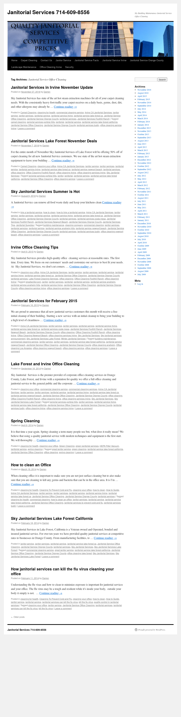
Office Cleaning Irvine (51, 67)
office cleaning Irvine (66, 172)
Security (69, 67)
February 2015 (144, 99)
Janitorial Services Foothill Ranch (93, 118)
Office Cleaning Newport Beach (32, 335)
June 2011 (142, 204)
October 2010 (143, 229)
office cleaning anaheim (103, 344)
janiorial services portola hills (41, 121)
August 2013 (143, 140)
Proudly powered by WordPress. (152, 629)
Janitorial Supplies (25, 225)
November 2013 (144, 131)
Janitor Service (63, 60)
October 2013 (143, 134)
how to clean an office (61, 499)
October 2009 (143, 245)
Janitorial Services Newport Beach (51, 221)
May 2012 (142, 178)
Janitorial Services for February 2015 (44, 300)
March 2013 (143, 150)
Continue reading (65, 106)
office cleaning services (29, 234)
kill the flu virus (86, 601)
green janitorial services (87, 445)
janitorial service (42, 115)
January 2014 (143, 124)
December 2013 (144, 127)
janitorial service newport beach (87, 169)
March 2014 (143, 118)
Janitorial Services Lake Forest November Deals (54, 140)
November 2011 (144, 191)
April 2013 (142, 147)
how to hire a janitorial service (71, 212)
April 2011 (142, 210)
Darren (47, 91)
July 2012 (142, 175)
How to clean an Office (31, 464)
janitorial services (68, 118)
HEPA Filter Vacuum (109, 445)
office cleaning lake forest (79, 553)
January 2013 (143, 156)
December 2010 (144, 223)
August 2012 (143, 172)
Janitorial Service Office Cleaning (27, 125)
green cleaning (79, 449)
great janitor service (61, 449)
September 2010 (144, 232)
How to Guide (112, 489)
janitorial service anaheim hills (60, 228)
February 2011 (144, 217)
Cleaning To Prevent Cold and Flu (55, 489)
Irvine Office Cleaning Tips (34, 247)
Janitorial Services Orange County (85, 221)
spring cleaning (35, 449)
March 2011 (143, 213)
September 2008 (144, 267)
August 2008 (143, 271)
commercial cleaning (94, 225)
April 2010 (142, 242)
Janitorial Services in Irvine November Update (52, 87)
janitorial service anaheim (103, 281)
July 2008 (142, 274)
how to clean (49, 212)
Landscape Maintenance (23, 67)
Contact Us (46, 60)
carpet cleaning (18, 121)
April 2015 (142, 96)
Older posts (18, 616)
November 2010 (144, 226)
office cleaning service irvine (32, 288)
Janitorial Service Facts (87, 60)
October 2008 (143, 264)
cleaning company (74, 225)
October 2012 (143, 166)
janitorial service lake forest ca (88, 115)
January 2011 (143, 220)
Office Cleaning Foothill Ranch (40, 172)
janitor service (92, 166)
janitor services (26, 115)
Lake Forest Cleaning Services (43, 278)
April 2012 (142, 182)
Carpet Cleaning (29, 60)
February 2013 (144, 153)
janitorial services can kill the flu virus (60, 601)
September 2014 (144, 105)
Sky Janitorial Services (89, 335)
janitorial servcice (19, 228)
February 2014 (144, 121)
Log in (140, 283)
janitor (60, 175)
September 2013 (144, 137)
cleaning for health (46, 112)
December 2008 (144, 258)
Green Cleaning (67, 445)
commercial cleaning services (83, 389)
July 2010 (142, 239)
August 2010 (143, 236)
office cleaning (18, 172)
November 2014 (144, 102)
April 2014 (142, 115)
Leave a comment (26, 128)
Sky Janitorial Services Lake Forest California (52, 518)
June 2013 (142, 143)
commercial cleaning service (70, 112)
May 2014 (142, 112)
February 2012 (144, 188)
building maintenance (53, 225)
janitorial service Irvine (62, 115)
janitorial (60, 121)
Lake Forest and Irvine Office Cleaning (45, 363)
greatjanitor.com (33, 281)
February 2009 (144, 255)
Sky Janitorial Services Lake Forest (43, 338)
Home (14, 60)
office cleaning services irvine (91, 172)
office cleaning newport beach (47, 348)
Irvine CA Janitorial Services (98, 112)
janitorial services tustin (88, 125)
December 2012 (144, 159)
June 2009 (142, 248)
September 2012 (144, 169)
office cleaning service (64, 178)
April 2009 (142, 252)
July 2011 (142, 201)
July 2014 (142, 108)
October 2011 (143, 194)
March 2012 (143, 185)
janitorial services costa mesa (91, 218)
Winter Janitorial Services (73, 338)
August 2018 (143, 92)
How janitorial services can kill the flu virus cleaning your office (62, 571)
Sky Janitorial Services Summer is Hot (45, 191)
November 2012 (144, 162)
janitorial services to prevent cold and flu (83, 502)
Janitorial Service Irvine (114, 60)
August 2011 (143, 197)
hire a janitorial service (31, 212)
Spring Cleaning (25, 420)
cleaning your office (46, 166)
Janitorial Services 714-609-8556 (48, 12)
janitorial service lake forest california (100, 121)
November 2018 (144, 89)
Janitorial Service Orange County (147, 60)
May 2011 (142, 207)
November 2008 (144, 261)
